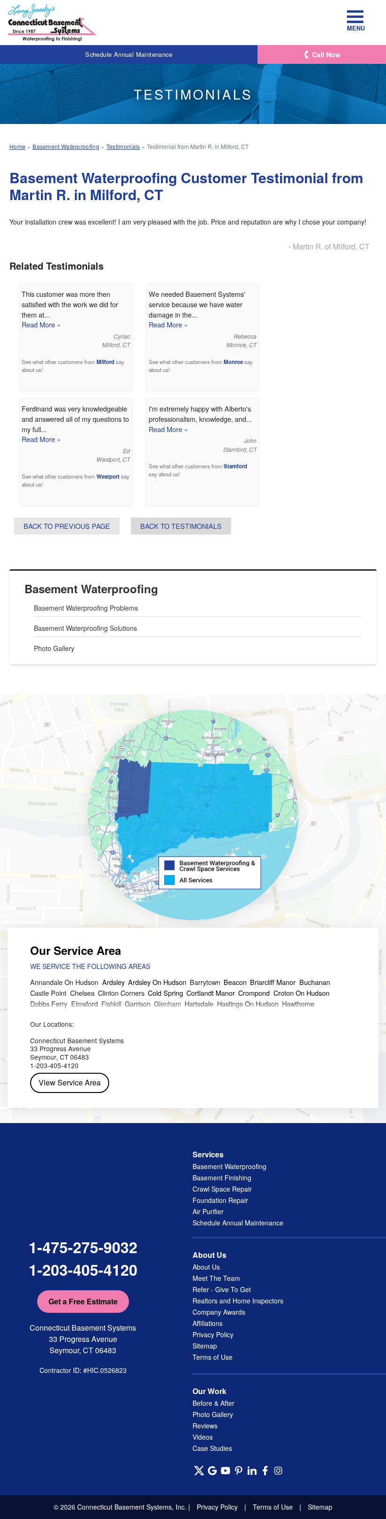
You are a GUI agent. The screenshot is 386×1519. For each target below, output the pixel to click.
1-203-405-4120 (83, 1269)
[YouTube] (225, 1470)
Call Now (326, 54)
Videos (203, 1437)
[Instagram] (278, 1470)
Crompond (254, 993)
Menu (355, 27)
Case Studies (212, 1448)
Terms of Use (213, 1357)
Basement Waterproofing (91, 589)
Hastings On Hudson (248, 1003)
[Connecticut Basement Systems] (52, 22)
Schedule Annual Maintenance (128, 54)
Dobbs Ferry (48, 1003)
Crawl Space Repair (222, 1189)
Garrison (138, 1003)
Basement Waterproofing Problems (86, 607)
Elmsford (84, 1003)
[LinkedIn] (251, 1470)
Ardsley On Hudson (157, 982)
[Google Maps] (212, 1470)
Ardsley (113, 982)
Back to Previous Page (67, 526)
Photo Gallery (54, 648)
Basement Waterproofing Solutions (85, 628)
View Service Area (70, 1082)
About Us (206, 1266)
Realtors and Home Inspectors (238, 1300)
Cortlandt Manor (210, 993)
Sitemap (205, 1345)
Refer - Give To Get (222, 1289)
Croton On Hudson (301, 993)
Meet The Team (216, 1278)
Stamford (235, 466)
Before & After (213, 1403)
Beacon (235, 982)
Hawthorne (298, 1003)
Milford (105, 362)
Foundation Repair (220, 1200)
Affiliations (208, 1323)
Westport (108, 476)
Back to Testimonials (181, 526)
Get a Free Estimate (83, 1301)
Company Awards (219, 1312)
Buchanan (314, 982)
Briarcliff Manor (273, 982)
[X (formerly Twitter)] (199, 1470)
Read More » (41, 324)
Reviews (205, 1425)
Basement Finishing (222, 1177)
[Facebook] (265, 1470)
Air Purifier (208, 1211)
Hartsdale (199, 1003)
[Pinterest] (238, 1470)
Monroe (233, 362)
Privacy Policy (213, 1334)
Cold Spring (165, 993)
